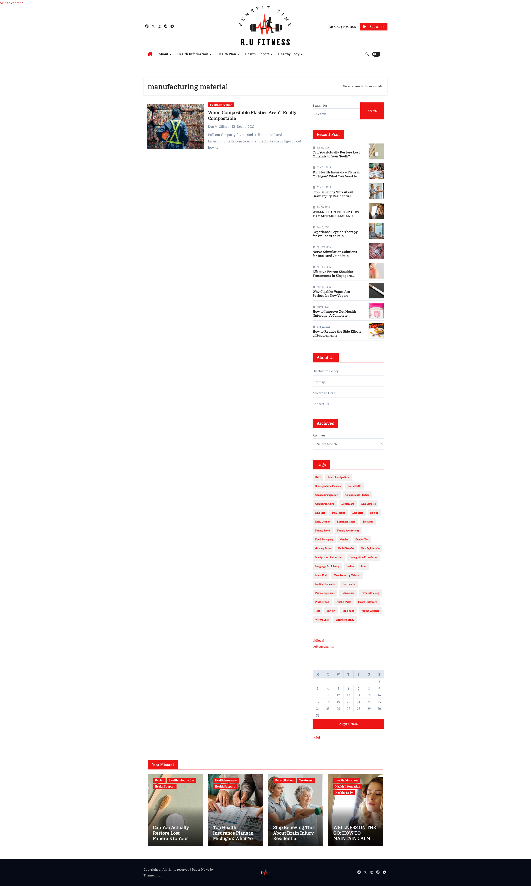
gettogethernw (323, 646)
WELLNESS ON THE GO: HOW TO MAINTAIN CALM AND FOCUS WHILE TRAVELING (336, 216)
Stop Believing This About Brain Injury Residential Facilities (333, 196)
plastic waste (343, 601)
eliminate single (346, 521)
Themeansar (153, 875)
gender (344, 539)
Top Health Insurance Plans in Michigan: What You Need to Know (336, 176)
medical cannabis (325, 584)
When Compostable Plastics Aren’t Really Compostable (252, 115)
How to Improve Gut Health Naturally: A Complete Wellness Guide (334, 315)
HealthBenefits (346, 548)
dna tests (357, 512)
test (317, 610)
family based (322, 530)
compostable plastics (357, 494)
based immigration (338, 477)
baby (318, 477)
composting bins (324, 503)
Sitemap (319, 382)
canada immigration (326, 494)
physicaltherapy (370, 592)
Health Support (257, 54)
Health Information (193, 54)
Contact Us (321, 404)
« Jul (317, 737)
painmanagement (324, 592)
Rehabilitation (284, 780)
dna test (320, 512)
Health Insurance (226, 780)
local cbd (321, 575)
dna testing (338, 512)
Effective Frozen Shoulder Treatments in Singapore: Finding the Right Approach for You (337, 278)
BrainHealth (354, 485)
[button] (385, 54)
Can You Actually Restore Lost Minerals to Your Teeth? (336, 154)
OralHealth (348, 584)
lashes (350, 566)
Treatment (306, 780)
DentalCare (347, 503)
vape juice (348, 610)
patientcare (348, 592)
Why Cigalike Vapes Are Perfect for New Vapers (331, 293)
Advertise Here (324, 393)
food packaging (324, 539)
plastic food (322, 601)
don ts (374, 512)
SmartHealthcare (367, 601)
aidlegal (318, 640)
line (363, 566)
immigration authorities (328, 557)
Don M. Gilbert (219, 126)
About (164, 54)
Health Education (221, 105)
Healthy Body (289, 54)
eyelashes (368, 521)
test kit (331, 610)
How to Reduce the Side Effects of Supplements (337, 333)
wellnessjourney (345, 619)
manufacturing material (347, 575)
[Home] (150, 54)
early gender (322, 521)
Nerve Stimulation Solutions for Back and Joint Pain (335, 254)
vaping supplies (370, 610)
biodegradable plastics (328, 485)
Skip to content (11, 3)
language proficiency (327, 566)
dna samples (368, 503)
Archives (319, 435)
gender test (362, 539)
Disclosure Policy (326, 371)
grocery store (323, 548)
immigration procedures (363, 557)
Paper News (200, 869)
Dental (159, 780)
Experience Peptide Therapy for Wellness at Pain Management (335, 236)
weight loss (322, 619)
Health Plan (227, 54)
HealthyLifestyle (370, 548)
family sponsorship (348, 530)
